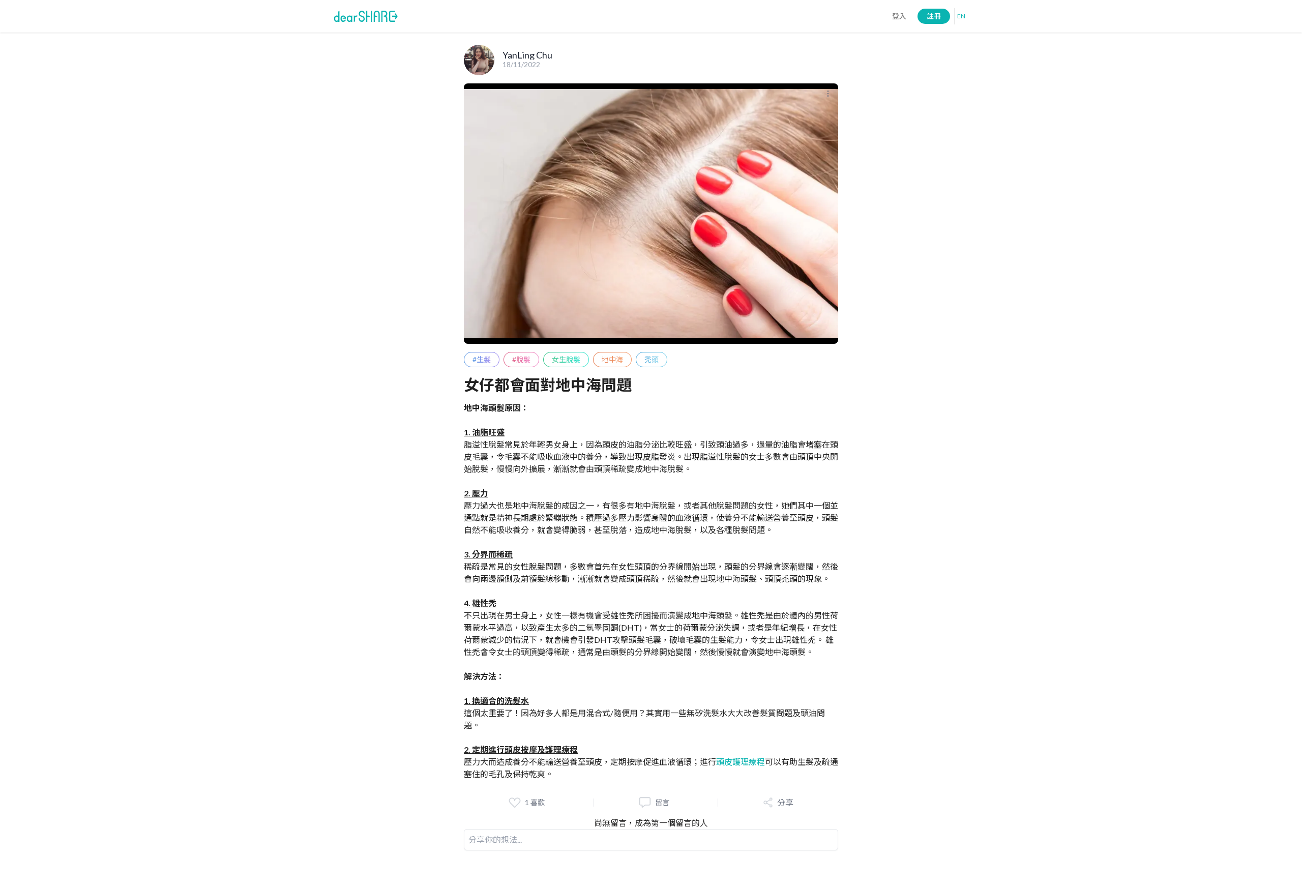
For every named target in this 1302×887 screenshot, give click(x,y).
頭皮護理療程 (740, 761)
